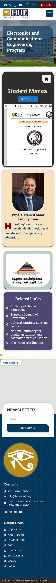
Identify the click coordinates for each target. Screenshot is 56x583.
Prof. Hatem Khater (28, 215)
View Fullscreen (28, 99)
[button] (49, 13)
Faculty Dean (28, 219)
